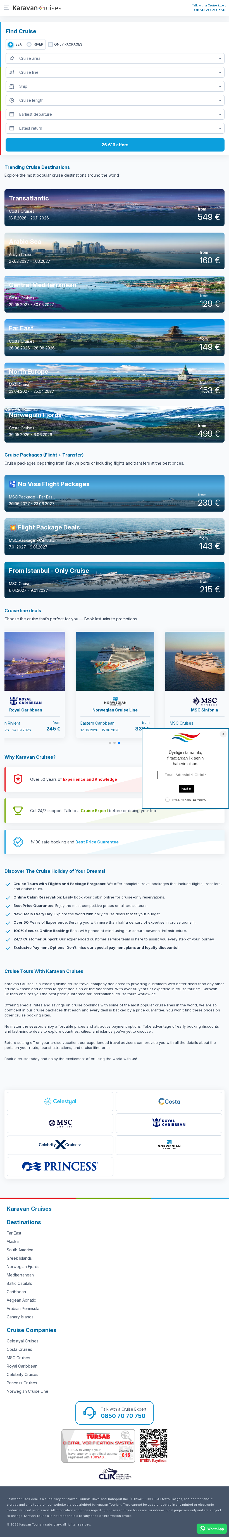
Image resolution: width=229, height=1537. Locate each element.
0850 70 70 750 (210, 10)
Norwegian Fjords (23, 1266)
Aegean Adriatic (21, 1300)
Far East (14, 1233)
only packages (68, 44)
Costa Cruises (19, 1349)
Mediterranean (20, 1275)
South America (20, 1249)
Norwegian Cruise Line (27, 1391)
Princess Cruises (22, 1382)
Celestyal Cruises (23, 1341)
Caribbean (16, 1291)
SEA (18, 44)
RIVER (38, 44)
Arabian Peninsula (23, 1308)
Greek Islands (19, 1258)
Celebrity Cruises (22, 1374)
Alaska (13, 1241)
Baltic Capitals (19, 1283)
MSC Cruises (18, 1357)
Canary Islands (20, 1316)
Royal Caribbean (22, 1366)
